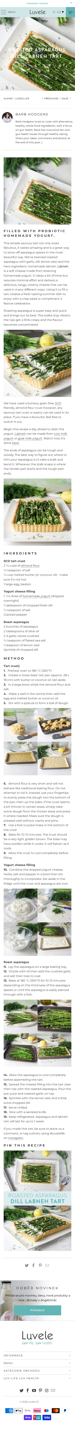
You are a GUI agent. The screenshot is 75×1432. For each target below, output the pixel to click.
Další (65, 98)
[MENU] (2, 12)
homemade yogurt (36, 596)
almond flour (30, 565)
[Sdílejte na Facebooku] (33, 1265)
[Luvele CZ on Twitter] (21, 1390)
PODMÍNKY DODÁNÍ (37, 3)
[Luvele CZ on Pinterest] (40, 1390)
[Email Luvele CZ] (53, 1390)
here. (15, 443)
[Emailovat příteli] (47, 1265)
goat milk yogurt (30, 438)
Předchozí (51, 98)
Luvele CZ (33, 1401)
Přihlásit (37, 1310)
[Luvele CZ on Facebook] (28, 1390)
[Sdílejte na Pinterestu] (40, 1265)
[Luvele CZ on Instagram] (47, 1390)
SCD (58, 403)
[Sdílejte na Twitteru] (26, 1265)
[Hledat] (52, 12)
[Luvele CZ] (37, 12)
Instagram (15, 1138)
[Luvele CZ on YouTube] (34, 1390)
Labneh (62, 266)
